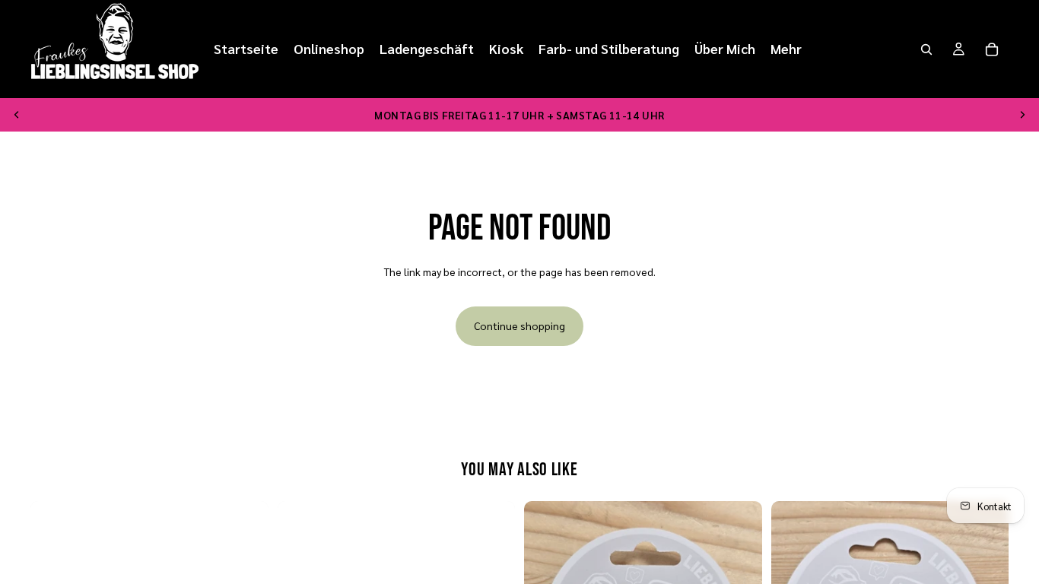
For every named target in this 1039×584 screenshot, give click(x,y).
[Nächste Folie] (1022, 115)
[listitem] (786, 49)
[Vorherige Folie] (16, 115)
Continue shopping (519, 325)
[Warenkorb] (992, 49)
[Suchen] (926, 49)
